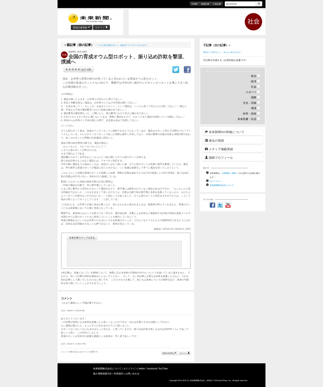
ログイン (100, 27)
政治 (255, 76)
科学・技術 (251, 113)
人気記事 (217, 3)
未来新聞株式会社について (222, 185)
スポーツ (253, 92)
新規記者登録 (80, 27)
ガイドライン (216, 181)
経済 (255, 81)
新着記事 (205, 3)
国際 (255, 97)
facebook (152, 368)
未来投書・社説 (249, 119)
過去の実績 (216, 140)
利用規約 (118, 373)
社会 (255, 87)
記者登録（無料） (230, 172)
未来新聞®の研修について (226, 132)
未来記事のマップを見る (82, 237)
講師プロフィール (220, 157)
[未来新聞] (90, 18)
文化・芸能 (251, 103)
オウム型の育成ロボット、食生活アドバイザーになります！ (123, 45)
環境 (255, 108)
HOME (195, 3)
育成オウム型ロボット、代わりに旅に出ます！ (222, 52)
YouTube (163, 368)
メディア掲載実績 (220, 149)
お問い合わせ (132, 373)
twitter (142, 368)
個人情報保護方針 (102, 373)
